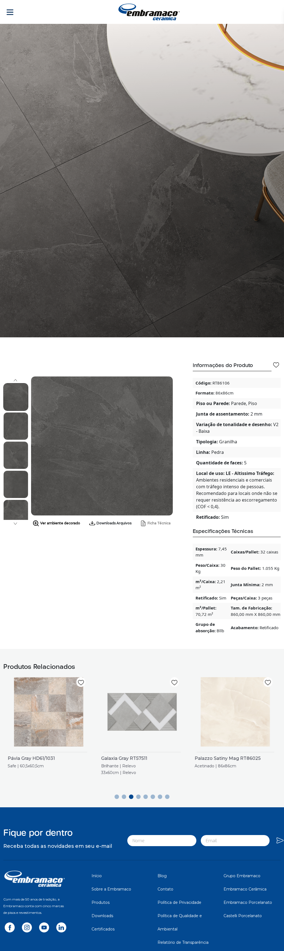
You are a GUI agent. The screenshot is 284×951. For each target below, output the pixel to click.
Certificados (103, 929)
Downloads (102, 915)
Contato (165, 889)
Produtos (101, 902)
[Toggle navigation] (10, 12)
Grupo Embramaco (242, 875)
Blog (162, 875)
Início (97, 875)
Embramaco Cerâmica (245, 889)
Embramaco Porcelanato (248, 902)
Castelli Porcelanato (243, 915)
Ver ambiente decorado (60, 523)
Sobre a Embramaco (111, 889)
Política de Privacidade (179, 902)
